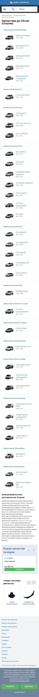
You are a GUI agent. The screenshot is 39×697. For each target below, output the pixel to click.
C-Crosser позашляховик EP (22, 310)
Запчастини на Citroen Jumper (14, 359)
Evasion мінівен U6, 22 (23, 346)
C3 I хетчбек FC (21, 113)
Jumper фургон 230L (23, 365)
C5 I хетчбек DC (21, 232)
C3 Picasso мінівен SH (23, 123)
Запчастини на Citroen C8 (12, 285)
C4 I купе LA (20, 162)
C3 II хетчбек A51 (22, 133)
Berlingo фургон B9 (22, 66)
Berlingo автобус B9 (23, 56)
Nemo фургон (20, 454)
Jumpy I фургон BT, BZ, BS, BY (24, 405)
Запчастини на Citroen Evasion (14, 341)
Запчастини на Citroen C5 (12, 226)
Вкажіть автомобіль (21, 2)
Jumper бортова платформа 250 (21, 376)
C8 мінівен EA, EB (22, 291)
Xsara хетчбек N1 (22, 472)
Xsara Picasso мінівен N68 (23, 484)
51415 (8, 558)
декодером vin (6, 523)
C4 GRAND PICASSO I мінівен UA (23, 173)
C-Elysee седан (21, 328)
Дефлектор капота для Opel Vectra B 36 (29, 603)
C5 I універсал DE (22, 242)
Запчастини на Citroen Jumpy (14, 398)
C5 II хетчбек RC (21, 273)
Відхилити (29, 686)
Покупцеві (5, 640)
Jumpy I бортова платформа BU (21, 416)
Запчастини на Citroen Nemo (14, 448)
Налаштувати (19, 692)
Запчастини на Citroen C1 (12, 89)
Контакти (5, 654)
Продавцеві (6, 637)
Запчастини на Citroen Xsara (13, 466)
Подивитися (19, 569)
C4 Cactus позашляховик (21, 204)
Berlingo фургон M (22, 46)
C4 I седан (19, 214)
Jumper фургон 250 (23, 386)
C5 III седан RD (21, 252)
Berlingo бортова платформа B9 (22, 77)
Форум (4, 658)
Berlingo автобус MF (23, 35)
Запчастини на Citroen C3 (12, 107)
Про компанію (6, 647)
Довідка (4, 651)
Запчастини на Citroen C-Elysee (15, 323)
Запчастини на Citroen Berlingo (14, 30)
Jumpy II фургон (21, 436)
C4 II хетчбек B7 (21, 193)
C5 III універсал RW (22, 263)
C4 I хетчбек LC (21, 152)
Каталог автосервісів (9, 623)
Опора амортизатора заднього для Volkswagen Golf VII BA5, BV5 (12, 603)
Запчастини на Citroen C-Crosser (15, 304)
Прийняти (10, 686)
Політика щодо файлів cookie (19, 681)
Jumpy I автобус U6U (23, 426)
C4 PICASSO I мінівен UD (24, 183)
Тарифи (4, 644)
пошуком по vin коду (25, 520)
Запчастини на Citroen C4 (12, 146)
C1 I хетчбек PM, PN (23, 95)
